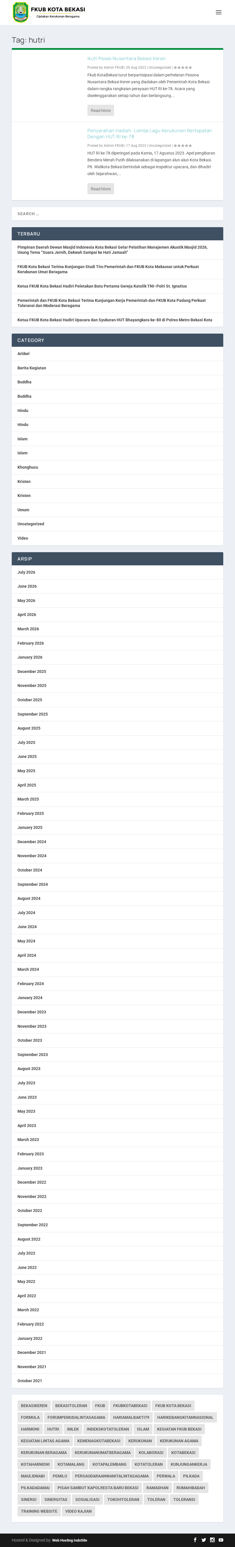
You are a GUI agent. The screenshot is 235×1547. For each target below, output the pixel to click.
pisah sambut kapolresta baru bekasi (98, 1487)
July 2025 (26, 742)
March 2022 (28, 1310)
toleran (156, 1499)
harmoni (30, 1429)
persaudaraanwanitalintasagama (112, 1476)
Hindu (22, 410)
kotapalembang (110, 1464)
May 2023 (26, 1111)
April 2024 (26, 955)
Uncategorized (160, 68)
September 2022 (32, 1225)
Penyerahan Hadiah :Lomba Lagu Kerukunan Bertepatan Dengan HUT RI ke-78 (149, 133)
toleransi (184, 1499)
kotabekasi (183, 1452)
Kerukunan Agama (179, 1441)
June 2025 (27, 756)
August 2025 (28, 728)
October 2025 (29, 700)
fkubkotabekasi (130, 1405)
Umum (23, 510)
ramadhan (157, 1487)
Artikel (23, 353)
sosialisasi (87, 1499)
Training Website (39, 1511)
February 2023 (30, 1154)
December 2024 (31, 841)
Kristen (24, 481)
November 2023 (31, 1026)
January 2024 (29, 997)
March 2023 (28, 1139)
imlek (73, 1429)
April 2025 (26, 785)
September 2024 (32, 884)
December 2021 (31, 1352)
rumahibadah (191, 1487)
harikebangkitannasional (185, 1417)
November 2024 (31, 855)
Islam (22, 439)
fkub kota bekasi (173, 1405)
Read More (101, 110)
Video (22, 538)
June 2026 (27, 586)
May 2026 (26, 600)
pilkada (191, 1476)
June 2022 (27, 1267)
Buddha (24, 382)
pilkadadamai (35, 1487)
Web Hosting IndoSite (69, 1540)
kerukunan (140, 1441)
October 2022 (29, 1210)
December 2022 (31, 1182)
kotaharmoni (35, 1464)
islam (143, 1429)
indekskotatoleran (108, 1429)
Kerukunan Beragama (44, 1452)
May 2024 (26, 941)
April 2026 (26, 614)
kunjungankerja (189, 1464)
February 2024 (30, 983)
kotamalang (71, 1464)
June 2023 (27, 1097)
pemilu (60, 1476)
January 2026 (29, 657)
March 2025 (28, 799)
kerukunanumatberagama (103, 1452)
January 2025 (29, 827)
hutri (53, 1429)
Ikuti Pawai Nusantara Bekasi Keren (126, 58)
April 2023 (26, 1125)
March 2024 (28, 969)
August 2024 (28, 898)
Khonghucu (27, 467)
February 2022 (30, 1324)
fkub (100, 1405)
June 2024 (27, 926)
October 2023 (29, 1040)
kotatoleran (149, 1464)
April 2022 (26, 1296)
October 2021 (29, 1380)
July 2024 (26, 912)
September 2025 (32, 714)
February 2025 (30, 813)
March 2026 (28, 629)
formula (30, 1417)
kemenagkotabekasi (98, 1441)
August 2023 (28, 1068)
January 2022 (29, 1338)
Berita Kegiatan (31, 368)
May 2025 (26, 770)
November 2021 (31, 1366)
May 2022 (26, 1281)
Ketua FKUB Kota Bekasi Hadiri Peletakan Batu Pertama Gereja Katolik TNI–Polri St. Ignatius (102, 286)
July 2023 (26, 1083)
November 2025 (31, 685)
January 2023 (29, 1168)
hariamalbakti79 (131, 1417)
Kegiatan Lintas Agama (45, 1441)
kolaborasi (151, 1452)
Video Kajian (78, 1511)
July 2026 (26, 572)
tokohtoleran (123, 1499)
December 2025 (31, 671)
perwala (166, 1476)
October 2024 (29, 870)
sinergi (28, 1499)
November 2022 (31, 1196)
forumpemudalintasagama (76, 1417)
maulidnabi (33, 1476)
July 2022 (26, 1253)
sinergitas (55, 1499)
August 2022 (28, 1239)
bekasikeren (34, 1405)
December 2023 (31, 1012)
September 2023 (32, 1054)
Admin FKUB (114, 68)
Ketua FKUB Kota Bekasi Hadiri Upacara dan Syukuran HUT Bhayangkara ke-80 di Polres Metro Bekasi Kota (114, 320)
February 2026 (30, 643)
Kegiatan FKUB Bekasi (179, 1429)
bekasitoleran (71, 1405)
